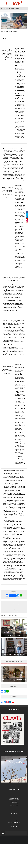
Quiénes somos (17, 842)
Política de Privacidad (14, 804)
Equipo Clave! (14, 801)
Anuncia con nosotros (14, 798)
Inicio (2, 10)
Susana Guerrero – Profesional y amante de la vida (14, 654)
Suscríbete (5, 840)
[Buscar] (27, 8)
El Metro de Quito (14, 611)
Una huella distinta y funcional (14, 635)
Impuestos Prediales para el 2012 (14, 605)
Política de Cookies (14, 805)
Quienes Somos (14, 802)
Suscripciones (14, 796)
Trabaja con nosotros (14, 799)
